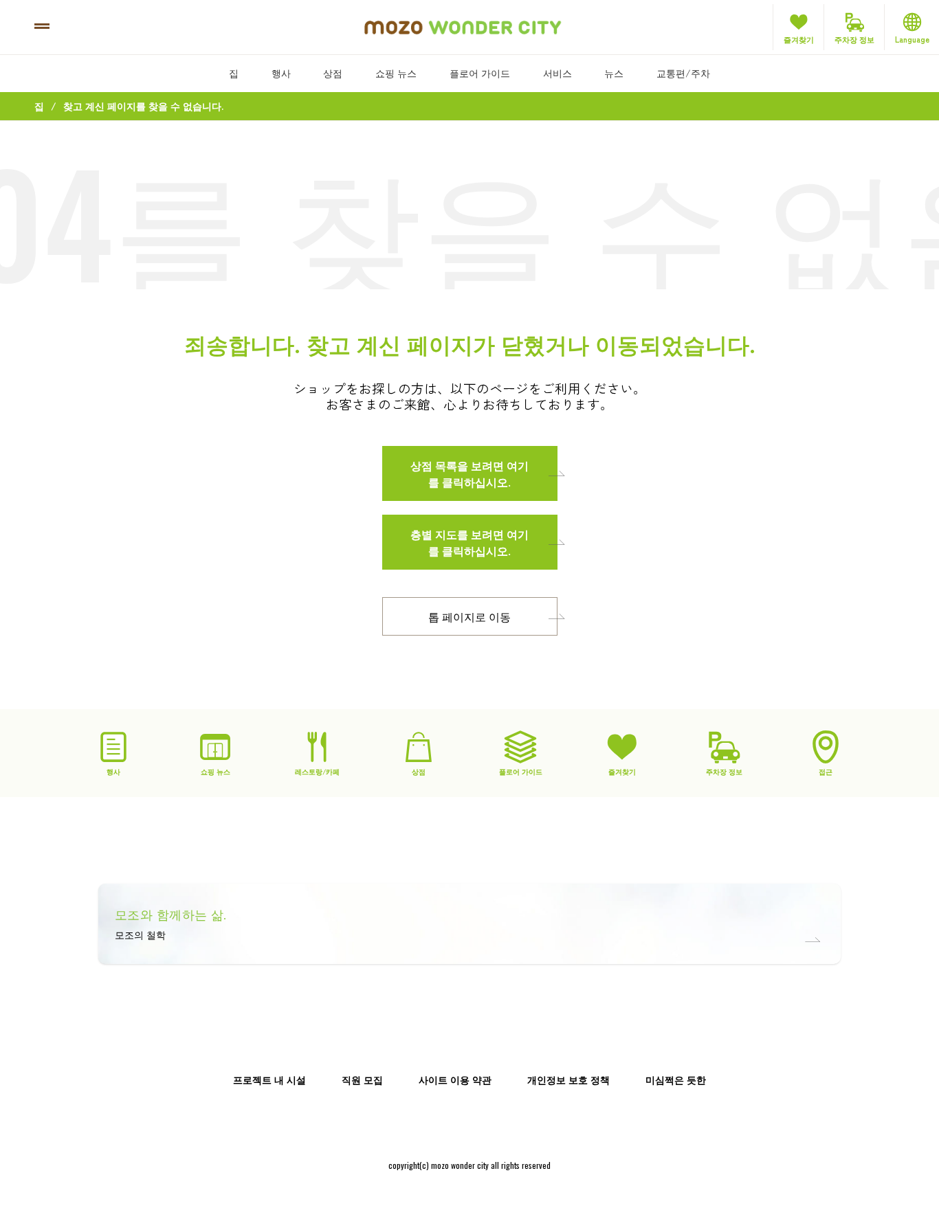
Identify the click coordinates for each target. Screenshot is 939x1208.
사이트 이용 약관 (455, 1079)
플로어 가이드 (480, 73)
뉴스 (613, 73)
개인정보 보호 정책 (568, 1079)
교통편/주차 (683, 73)
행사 (281, 73)
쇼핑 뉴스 (396, 73)
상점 (332, 73)
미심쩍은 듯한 (675, 1079)
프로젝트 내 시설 (269, 1079)
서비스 (557, 73)
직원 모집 (362, 1079)
